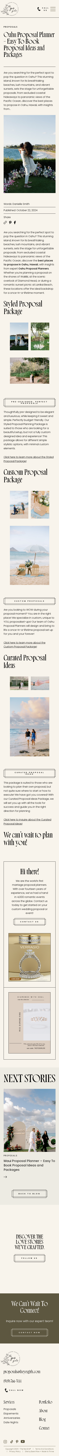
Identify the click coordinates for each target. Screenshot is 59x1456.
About (43, 1411)
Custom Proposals (29, 601)
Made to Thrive (48, 1451)
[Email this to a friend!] (5, 222)
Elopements (11, 1413)
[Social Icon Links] (7, 1442)
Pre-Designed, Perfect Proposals (29, 402)
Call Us (45, 9)
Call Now (16, 1390)
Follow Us (29, 1258)
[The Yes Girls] (9, 9)
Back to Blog (29, 1194)
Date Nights (11, 1422)
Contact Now (29, 1332)
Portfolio (45, 1402)
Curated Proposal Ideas (29, 773)
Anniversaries (12, 1418)
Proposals (11, 27)
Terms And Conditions (44, 1449)
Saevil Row (35, 1451)
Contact (44, 1428)
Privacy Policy (14, 1451)
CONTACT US (29, 922)
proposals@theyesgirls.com (22, 1372)
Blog (42, 1420)
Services (9, 1402)
